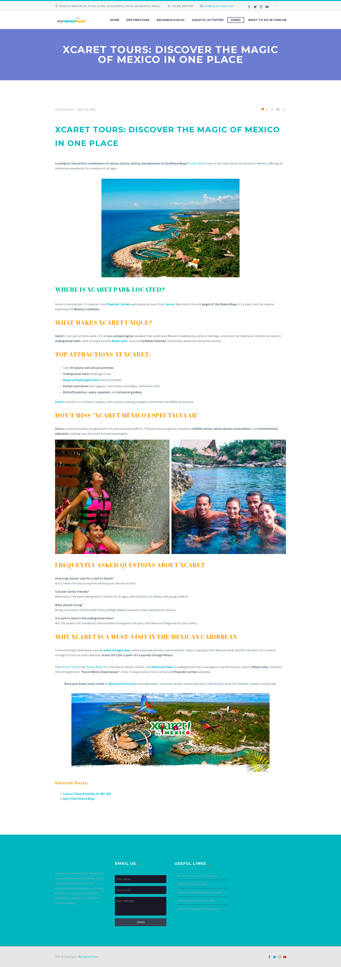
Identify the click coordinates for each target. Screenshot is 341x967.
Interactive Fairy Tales (192, 884)
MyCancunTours (88, 957)
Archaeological (170, 20)
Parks (236, 20)
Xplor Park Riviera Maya (78, 799)
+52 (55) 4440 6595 (182, 6)
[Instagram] (261, 6)
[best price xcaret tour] (112, 497)
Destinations (137, 20)
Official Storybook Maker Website (199, 892)
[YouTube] (267, 6)
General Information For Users (198, 876)
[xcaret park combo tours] (228, 497)
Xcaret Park (196, 163)
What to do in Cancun (267, 20)
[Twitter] (255, 6)
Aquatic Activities (208, 20)
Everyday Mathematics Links (196, 901)
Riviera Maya (94, 667)
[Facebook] (249, 6)
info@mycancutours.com (218, 6)
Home (114, 20)
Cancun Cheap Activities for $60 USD (87, 794)
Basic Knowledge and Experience (199, 909)
